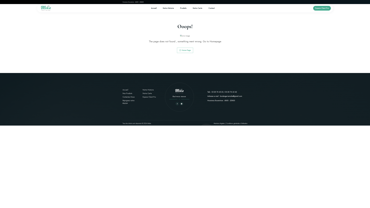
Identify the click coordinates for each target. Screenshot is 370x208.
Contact (212, 8)
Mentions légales (219, 123)
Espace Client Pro (322, 8)
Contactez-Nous (129, 97)
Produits (183, 8)
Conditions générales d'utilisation (236, 123)
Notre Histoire (168, 8)
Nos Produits (127, 93)
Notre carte (197, 8)
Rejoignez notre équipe (128, 101)
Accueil (154, 8)
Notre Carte (147, 93)
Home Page (186, 50)
